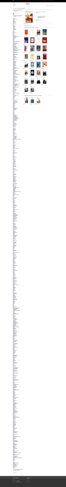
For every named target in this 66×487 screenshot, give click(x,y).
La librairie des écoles (15, 299)
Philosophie (14, 443)
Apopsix (14, 184)
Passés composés (15, 306)
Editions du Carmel (15, 226)
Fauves (13, 131)
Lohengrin (14, 390)
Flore (13, 399)
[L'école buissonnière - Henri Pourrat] (32, 32)
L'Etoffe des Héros (15, 428)
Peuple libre (14, 221)
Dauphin (14, 356)
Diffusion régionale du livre (15, 343)
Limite (13, 458)
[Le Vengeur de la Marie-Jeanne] (38, 73)
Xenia (13, 192)
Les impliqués (14, 130)
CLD (13, 239)
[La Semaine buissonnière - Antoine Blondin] (26, 32)
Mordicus (14, 266)
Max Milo (14, 303)
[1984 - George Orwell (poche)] (38, 56)
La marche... (43, 60)
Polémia (14, 146)
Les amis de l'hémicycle (15, 465)
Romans (16, 8)
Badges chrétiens (14, 21)
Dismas (13, 113)
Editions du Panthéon (15, 270)
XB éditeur (14, 336)
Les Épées (14, 459)
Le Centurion (14, 320)
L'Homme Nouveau (15, 211)
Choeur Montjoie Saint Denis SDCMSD (17, 191)
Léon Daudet (14, 64)
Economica (14, 383)
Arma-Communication (15, 102)
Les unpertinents (14, 296)
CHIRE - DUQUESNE (15, 375)
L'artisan (14, 276)
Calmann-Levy (14, 267)
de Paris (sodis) (14, 238)
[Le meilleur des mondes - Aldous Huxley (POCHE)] (32, 65)
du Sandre (14, 352)
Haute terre (14, 168)
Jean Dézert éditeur (15, 403)
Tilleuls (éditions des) (15, 440)
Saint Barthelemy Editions (15, 431)
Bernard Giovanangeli (15, 280)
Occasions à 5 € (14, 67)
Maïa (13, 433)
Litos (13, 275)
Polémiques (14, 147)
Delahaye (14, 393)
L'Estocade (14, 334)
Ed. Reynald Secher (15, 214)
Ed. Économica (14, 188)
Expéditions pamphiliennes (15, 411)
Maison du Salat (14, 138)
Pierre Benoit (14, 65)
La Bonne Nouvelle (15, 321)
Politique (14, 69)
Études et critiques (15, 89)
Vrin (13, 182)
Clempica (14, 169)
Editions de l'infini (14, 174)
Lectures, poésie (14, 29)
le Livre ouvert (14, 225)
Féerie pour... (30, 84)
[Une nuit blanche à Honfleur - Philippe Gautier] (32, 73)
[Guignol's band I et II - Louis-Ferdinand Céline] (26, 81)
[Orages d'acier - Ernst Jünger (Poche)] (26, 100)
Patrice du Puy (14, 398)
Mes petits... (30, 52)
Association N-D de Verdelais (16, 384)
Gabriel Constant (14, 123)
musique (14, 66)
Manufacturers (16, 470)
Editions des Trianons (15, 180)
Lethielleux (14, 271)
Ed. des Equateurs (15, 355)
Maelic (13, 388)
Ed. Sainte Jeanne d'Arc (15, 379)
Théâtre (13, 91)
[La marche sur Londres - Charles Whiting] (45, 56)
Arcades (14, 382)
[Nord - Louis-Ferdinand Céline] (26, 89)
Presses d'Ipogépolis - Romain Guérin (16, 436)
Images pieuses (14, 86)
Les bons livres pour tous (15, 170)
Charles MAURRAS (15, 61)
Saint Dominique (14, 341)
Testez (13, 291)
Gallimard (14, 231)
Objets (13, 30)
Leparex (13, 135)
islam (13, 53)
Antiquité (14, 51)
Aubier (13, 364)
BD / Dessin (14, 38)
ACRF (13, 371)
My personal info (28, 481)
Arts (13, 34)
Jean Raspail (14, 63)
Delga (13, 430)
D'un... (36, 84)
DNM (13, 339)
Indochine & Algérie (15, 43)
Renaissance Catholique (15, 456)
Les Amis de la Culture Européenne (16, 417)
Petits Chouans (14, 376)
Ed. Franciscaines (14, 313)
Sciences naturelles (15, 444)
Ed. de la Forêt (14, 420)
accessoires (14, 18)
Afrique (13, 94)
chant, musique (14, 37)
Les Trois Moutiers (15, 136)
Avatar (13, 104)
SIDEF (13, 175)
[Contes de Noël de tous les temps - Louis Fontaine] (26, 40)
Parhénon (14, 405)
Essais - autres (14, 90)
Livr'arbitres (14, 449)
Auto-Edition (14, 103)
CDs (13, 24)
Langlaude (14, 133)
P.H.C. (13, 143)
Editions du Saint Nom (15, 119)
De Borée (14, 237)
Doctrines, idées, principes (15, 70)
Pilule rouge (14, 392)
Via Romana (14, 315)
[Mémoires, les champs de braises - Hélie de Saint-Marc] (38, 100)
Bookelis (14, 272)
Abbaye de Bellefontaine (15, 252)
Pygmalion (14, 359)
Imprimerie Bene (14, 126)
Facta (13, 121)
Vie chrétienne (14, 81)
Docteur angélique (14, 318)
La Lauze (14, 439)
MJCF (13, 140)
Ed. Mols (14, 247)
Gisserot (14, 206)
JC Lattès (14, 254)
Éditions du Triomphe (15, 215)
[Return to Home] (13, 8)
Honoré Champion (14, 166)
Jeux (13, 23)
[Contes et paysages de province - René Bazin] (32, 40)
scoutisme (14, 58)
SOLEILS (14, 348)
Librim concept (14, 179)
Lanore (13, 300)
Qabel (13, 329)
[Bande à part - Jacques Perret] (38, 40)
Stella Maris (14, 156)
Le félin (13, 353)
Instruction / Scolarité (15, 59)
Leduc (13, 304)
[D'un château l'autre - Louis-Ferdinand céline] (38, 81)
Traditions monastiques (15, 209)
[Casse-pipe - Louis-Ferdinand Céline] (32, 89)
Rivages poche (14, 360)
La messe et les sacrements (16, 80)
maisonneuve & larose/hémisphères (16, 310)
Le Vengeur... (36, 76)
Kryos (13, 248)
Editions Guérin (14, 186)
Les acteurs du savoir (15, 217)
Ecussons (14, 20)
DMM (13, 314)
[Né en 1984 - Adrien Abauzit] (45, 65)
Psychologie (14, 75)
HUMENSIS (14, 287)
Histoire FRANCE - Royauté (15, 47)
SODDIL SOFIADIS (15, 293)
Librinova (14, 281)
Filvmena (14, 326)
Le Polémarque (14, 346)
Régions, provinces (15, 77)
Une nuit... (30, 76)
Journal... (24, 52)
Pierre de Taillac (14, 198)
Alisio (13, 305)
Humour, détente (14, 445)
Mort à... (42, 76)
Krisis (13, 460)
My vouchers (28, 482)
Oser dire (14, 295)
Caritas (13, 342)
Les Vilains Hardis (14, 137)
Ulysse (13, 158)
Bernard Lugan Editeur (15, 370)
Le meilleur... (30, 68)
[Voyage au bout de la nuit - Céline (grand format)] (32, 56)
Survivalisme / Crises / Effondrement (16, 74)
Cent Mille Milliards (15, 278)
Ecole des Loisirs (14, 365)
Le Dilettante (14, 366)
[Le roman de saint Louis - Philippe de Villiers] (38, 65)
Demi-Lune (14, 294)
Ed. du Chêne (14, 418)
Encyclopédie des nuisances (16, 194)
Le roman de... (43, 52)
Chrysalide (14, 409)
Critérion (14, 199)
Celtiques (14, 107)
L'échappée (14, 193)
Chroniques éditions (15, 197)
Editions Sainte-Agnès (15, 183)
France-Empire (14, 324)
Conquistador (14, 109)
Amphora (14, 413)
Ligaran (13, 244)
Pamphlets (14, 72)
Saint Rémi (14, 152)
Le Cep (13, 455)
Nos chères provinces (15, 115)
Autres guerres (14, 44)
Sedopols (14, 153)
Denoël (13, 230)
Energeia (14, 165)
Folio (13, 249)
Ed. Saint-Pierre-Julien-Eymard (16, 187)
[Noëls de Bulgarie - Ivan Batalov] (38, 48)
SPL (13, 155)
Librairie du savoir (14, 407)
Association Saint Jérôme (15, 367)
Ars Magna (14, 189)
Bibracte (14, 427)
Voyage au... (30, 60)
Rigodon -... (43, 84)
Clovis (13, 311)
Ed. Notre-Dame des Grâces (16, 117)
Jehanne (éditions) (15, 389)
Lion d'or (14, 380)
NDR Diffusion (14, 438)
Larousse (14, 263)
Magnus (13, 240)
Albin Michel (14, 258)
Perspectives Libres (15, 282)
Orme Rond (14, 142)
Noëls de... (36, 52)
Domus (13, 327)
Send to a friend (39, 19)
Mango (13, 201)
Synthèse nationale (15, 448)
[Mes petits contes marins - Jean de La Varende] (32, 48)
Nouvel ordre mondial (15, 441)
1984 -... (36, 60)
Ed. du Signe (14, 163)
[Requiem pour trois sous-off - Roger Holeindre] (26, 56)
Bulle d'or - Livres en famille (15, 397)
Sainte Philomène (14, 333)
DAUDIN (14, 202)
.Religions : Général (15, 54)
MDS (13, 196)
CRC (13, 110)
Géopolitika (14, 395)
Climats (13, 361)
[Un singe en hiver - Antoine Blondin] (38, 32)
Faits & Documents (15, 446)
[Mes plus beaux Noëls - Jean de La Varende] (45, 32)
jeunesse (14, 31)
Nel (13, 141)
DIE (13, 112)
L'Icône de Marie (14, 319)
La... (23, 76)
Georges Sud (14, 160)
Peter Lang (14, 145)
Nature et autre (14, 76)
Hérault (13, 421)
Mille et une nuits (14, 277)
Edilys (13, 372)
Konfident (14, 204)
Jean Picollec (14, 301)
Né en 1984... (43, 68)
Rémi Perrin (14, 150)
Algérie (13, 93)
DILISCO (14, 298)
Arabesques (14, 412)
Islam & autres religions (15, 52)
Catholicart (14, 437)
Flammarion (14, 357)
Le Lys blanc (14, 338)
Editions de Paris (14, 227)
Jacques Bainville (14, 62)
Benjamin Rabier (14, 56)
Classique (14, 28)
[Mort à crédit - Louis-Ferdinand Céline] (45, 73)
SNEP (13, 154)
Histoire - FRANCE (15, 46)
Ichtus (13, 415)
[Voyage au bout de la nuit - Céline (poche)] (26, 65)
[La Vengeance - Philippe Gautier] (26, 73)
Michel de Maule (14, 236)
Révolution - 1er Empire (15, 48)
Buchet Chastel (14, 245)
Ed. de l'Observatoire (15, 362)
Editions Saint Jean (15, 387)
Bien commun (14, 325)
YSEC (13, 159)
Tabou (13, 453)
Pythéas (14, 149)
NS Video (14, 212)
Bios (13, 381)
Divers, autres (14, 71)
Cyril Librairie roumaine (15, 432)
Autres (13, 19)
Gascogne (14, 349)
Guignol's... (24, 84)
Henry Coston (14, 125)
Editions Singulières (15, 176)
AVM (13, 208)
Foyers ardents (14, 423)
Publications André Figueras (15, 148)
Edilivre (13, 435)
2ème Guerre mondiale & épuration (16, 41)
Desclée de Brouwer (15, 257)
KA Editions (14, 297)
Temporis (14, 243)
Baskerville (14, 105)
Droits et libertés (14, 207)
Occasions (14, 451)
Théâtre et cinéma (14, 35)
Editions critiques (14, 410)
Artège (13, 259)
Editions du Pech (14, 216)
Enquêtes (14, 39)
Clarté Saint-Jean (14, 108)
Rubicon (14, 173)
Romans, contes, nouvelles (15, 87)
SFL (13, 98)
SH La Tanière (14, 224)
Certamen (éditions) (15, 332)
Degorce (14, 97)
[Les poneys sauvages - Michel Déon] (32, 100)
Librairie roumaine (14, 400)
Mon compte (27, 4)
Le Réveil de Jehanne (15, 408)
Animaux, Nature (14, 95)
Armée (13, 42)
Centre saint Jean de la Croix (16, 331)
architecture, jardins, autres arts (16, 36)
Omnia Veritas (14, 181)
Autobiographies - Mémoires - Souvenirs (17, 49)
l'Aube (13, 354)
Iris (13, 127)
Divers (13, 25)
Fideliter (13, 122)
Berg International (14, 229)
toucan (13, 260)
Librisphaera (14, 416)
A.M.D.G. (14, 99)
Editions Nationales (15, 120)
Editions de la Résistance (15, 118)
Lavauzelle (14, 286)
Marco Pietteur (14, 290)
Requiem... (24, 60)
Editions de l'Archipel (15, 265)
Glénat (13, 268)
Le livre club (14, 177)
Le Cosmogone (14, 402)
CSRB (13, 337)
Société (13, 92)
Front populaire (14, 464)
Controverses (14, 82)
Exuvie (13, 292)
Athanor (13, 285)
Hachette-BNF (14, 283)
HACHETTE (14, 253)
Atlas (13, 171)
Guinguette (14, 26)
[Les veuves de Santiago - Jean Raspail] (45, 40)
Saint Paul (14, 219)
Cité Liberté (14, 425)
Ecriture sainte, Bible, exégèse (16, 85)
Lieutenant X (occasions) (15, 57)
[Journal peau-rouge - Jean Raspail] (26, 48)
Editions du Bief (14, 242)
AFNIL (13, 426)
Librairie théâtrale (14, 422)
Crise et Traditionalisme (15, 84)
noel (13, 442)
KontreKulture (14, 128)
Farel (13, 210)
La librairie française (15, 232)
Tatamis (13, 203)
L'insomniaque (14, 178)
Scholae (14, 374)
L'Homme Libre (14, 132)
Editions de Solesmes (15, 220)
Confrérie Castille (14, 377)
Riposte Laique (14, 164)
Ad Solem (14, 273)
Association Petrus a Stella (15, 323)
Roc (13, 151)
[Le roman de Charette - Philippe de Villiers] (45, 48)
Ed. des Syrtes (14, 351)
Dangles (14, 288)
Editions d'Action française (15, 347)
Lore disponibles (14, 161)
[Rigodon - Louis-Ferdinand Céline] (45, 81)
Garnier (13, 234)
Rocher (13, 264)
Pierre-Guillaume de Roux (15, 308)
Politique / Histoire (15, 32)
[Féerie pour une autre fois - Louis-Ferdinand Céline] (32, 81)
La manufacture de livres (15, 235)
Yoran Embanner (14, 309)
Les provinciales (14, 316)
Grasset (13, 262)
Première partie (14, 328)
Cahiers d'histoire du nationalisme (16, 454)
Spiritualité (14, 79)
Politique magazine (15, 466)
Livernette (14, 394)
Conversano (14, 385)
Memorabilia (14, 344)
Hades (13, 255)
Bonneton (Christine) (15, 250)
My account (28, 477)
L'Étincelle (14, 463)
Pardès (13, 369)
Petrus (13, 222)
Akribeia (14, 100)
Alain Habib (14, 404)
